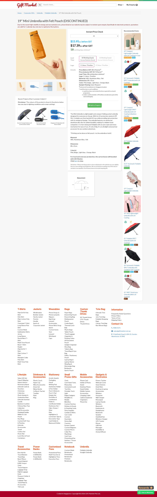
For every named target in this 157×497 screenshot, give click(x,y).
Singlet (20, 347)
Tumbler (36, 393)
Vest (50, 332)
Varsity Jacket (38, 317)
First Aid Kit (22, 452)
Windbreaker (37, 313)
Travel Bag (21, 457)
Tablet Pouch (69, 332)
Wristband (52, 336)
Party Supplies (69, 410)
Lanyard (51, 334)
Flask (35, 395)
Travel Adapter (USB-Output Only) (23, 463)
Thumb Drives (85, 324)
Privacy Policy (115, 316)
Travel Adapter (23, 467)
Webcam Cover (101, 382)
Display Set (52, 395)
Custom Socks (53, 330)
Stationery (54, 375)
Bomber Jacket (38, 315)
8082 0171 (116, 328)
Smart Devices (100, 385)
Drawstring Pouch (71, 315)
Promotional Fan (70, 438)
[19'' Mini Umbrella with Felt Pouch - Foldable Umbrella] (41, 54)
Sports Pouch (69, 370)
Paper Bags (68, 313)
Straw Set (36, 387)
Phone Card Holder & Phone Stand (85, 383)
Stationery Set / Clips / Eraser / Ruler (54, 408)
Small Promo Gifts (71, 376)
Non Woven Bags (101, 325)
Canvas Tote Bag (101, 323)
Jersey (20, 334)
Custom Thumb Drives (84, 311)
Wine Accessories (39, 385)
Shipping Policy (116, 320)
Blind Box (68, 402)
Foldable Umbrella (51, 13)
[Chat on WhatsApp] (145, 492)
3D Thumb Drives (86, 317)
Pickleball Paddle (23, 412)
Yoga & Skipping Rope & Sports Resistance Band (23, 382)
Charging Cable (85, 395)
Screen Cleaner (70, 425)
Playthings (68, 434)
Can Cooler (68, 415)
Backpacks (68, 368)
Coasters (68, 423)
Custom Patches (70, 404)
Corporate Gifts (29, 13)
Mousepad (99, 400)
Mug (34, 397)
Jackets (37, 309)
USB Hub (99, 425)
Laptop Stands (100, 402)
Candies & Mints (70, 412)
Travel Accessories (24, 448)
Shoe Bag (68, 347)
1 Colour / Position (86, 65)
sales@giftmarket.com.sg (121, 331)
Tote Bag (100, 309)
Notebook (69, 447)
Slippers (51, 317)
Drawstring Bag (70, 317)
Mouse (98, 423)
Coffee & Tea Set (39, 391)
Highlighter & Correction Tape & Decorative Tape (55, 417)
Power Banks (36, 448)
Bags (67, 309)
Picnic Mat (21, 434)
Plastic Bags (69, 330)
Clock (66, 380)
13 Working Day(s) (105, 59)
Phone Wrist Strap (55, 325)
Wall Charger (100, 397)
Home (20, 13)
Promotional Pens (55, 452)
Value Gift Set (22, 378)
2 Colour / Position (102, 65)
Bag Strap (52, 319)
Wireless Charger (101, 419)
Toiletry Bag (69, 349)
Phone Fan (83, 402)
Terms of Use (115, 318)
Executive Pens (54, 459)
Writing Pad (53, 384)
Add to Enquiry (95, 105)
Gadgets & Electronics (101, 376)
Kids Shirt (21, 317)
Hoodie (35, 321)
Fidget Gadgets (70, 395)
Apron (51, 327)
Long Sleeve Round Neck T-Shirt (23, 338)
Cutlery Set (21, 431)
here (76, 161)
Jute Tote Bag (100, 317)
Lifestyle (22, 375)
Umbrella (40, 13)
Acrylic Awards (54, 378)
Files (50, 412)
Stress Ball (68, 421)
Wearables (54, 309)
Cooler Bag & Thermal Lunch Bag (69, 325)
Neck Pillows (22, 459)
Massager (99, 427)
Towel (20, 429)
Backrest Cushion (23, 404)
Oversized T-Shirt (23, 323)
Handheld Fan (100, 417)
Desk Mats (99, 387)
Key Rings (21, 419)
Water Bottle (37, 389)
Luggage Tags (22, 480)
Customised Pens (55, 448)
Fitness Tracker (101, 380)
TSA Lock (21, 487)
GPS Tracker (100, 421)
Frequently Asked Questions (121, 314)
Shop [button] (120, 5)
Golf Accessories (23, 410)
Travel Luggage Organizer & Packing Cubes (70, 336)
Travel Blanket (22, 455)
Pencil (51, 382)
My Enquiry (132, 5)
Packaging (52, 380)
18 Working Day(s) (87, 59)
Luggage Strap (22, 470)
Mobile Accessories (86, 376)
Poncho (35, 319)
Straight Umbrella (86, 452)
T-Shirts (22, 309)
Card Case (68, 436)
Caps (50, 338)
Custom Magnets (70, 427)
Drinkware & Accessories (39, 376)
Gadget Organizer (71, 345)
